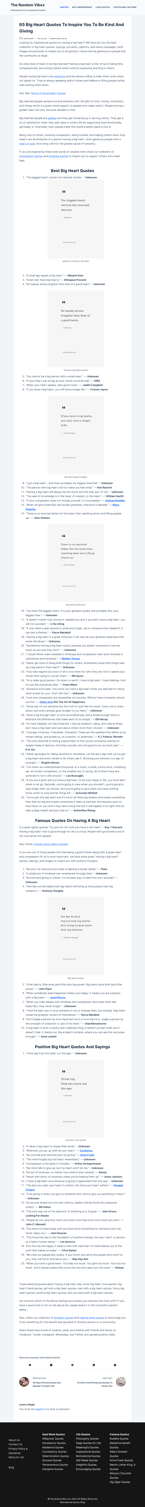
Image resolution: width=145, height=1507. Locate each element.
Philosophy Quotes (87, 1438)
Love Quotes (103, 7)
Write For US (16, 1457)
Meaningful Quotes (87, 1447)
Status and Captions (124, 7)
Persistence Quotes (54, 1443)
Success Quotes (51, 1460)
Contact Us (15, 1444)
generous (59, 76)
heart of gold (27, 143)
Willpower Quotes (52, 1438)
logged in (40, 1409)
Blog (11, 1467)
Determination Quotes (55, 1456)
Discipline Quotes (52, 1469)
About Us (14, 1440)
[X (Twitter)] (51, 1365)
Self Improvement (82, 7)
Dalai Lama (46, 701)
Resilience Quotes (53, 1447)
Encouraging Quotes (88, 1469)
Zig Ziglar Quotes (120, 1481)
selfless (52, 118)
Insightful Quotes (86, 1464)
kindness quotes (58, 156)
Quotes (64, 7)
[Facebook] (30, 1365)
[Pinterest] (72, 1365)
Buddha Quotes (119, 1438)
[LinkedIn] (94, 1365)
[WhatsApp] (115, 1365)
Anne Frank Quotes (121, 1460)
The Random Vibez (28, 5)
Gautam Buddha (115, 500)
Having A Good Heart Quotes (48, 93)
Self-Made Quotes (87, 1460)
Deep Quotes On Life (88, 1443)
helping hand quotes (91, 1317)
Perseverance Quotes (55, 1464)
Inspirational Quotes (58, 38)
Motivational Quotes (88, 1456)
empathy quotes (63, 1317)
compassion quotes (31, 156)
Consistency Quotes (54, 1451)
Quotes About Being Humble (51, 844)
